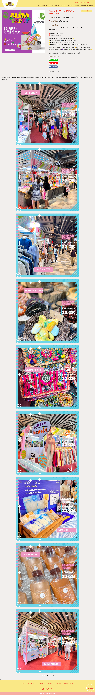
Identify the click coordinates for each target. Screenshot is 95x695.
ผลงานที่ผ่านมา (46, 5)
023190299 (54, 63)
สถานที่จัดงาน (55, 5)
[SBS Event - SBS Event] (7, 4)
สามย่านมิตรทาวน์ (55, 676)
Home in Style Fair (87, 5)
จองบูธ (39, 5)
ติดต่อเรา (77, 5)
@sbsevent (54, 60)
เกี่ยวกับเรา (70, 5)
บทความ (63, 5)
